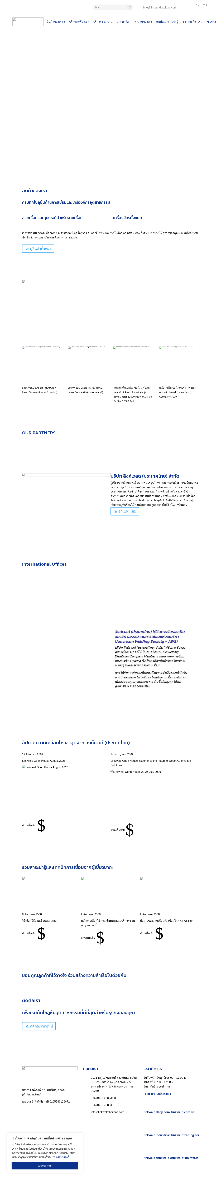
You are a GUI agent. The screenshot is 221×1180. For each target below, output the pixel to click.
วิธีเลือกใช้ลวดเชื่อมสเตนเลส (39, 920)
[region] (45, 1153)
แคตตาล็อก (124, 21)
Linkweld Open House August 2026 (43, 760)
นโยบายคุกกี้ (62, 1157)
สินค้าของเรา (55, 21)
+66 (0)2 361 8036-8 (103, 1097)
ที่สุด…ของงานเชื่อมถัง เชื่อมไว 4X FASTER (166, 920)
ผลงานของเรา (143, 21)
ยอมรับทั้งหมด (45, 1165)
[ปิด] (79, 1135)
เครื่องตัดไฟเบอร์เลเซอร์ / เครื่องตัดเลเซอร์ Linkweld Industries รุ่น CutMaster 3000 (177, 392)
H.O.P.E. (212, 21)
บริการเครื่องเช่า (79, 21)
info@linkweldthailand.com (159, 7)
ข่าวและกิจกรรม (192, 21)
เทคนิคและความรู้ (167, 21)
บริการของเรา (101, 21)
